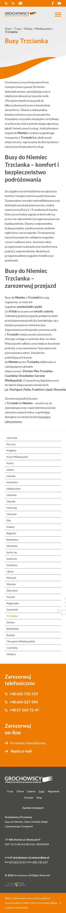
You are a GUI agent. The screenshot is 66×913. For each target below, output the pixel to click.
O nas (10, 791)
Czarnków (12, 647)
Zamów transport (33, 807)
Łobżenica (12, 482)
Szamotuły (12, 609)
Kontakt (28, 797)
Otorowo (11, 514)
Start (8, 28)
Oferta (20, 791)
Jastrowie (11, 437)
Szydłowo (11, 565)
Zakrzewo (12, 590)
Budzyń (10, 635)
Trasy (17, 28)
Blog (39, 797)
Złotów (10, 622)
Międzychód (13, 488)
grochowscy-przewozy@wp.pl (21, 3)
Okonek (10, 501)
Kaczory (11, 444)
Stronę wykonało (9, 884)
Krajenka (11, 450)
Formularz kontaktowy (28, 743)
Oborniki (11, 494)
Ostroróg (11, 507)
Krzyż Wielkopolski (17, 456)
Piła (8, 520)
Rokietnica (12, 539)
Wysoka (11, 584)
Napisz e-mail (21, 751)
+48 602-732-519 (7, 3)
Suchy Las (11, 552)
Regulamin (53, 791)
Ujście (9, 571)
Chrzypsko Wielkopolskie (20, 641)
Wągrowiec (12, 603)
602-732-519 (40, 861)
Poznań (10, 596)
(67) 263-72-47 (17, 861)
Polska (28, 28)
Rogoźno (11, 533)
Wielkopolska (43, 28)
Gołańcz (11, 654)
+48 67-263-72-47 (24, 710)
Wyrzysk (11, 577)
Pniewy (10, 526)
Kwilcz (10, 463)
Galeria (31, 791)
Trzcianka (11, 615)
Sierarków (12, 545)
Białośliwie (12, 628)
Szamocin (11, 558)
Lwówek (11, 475)
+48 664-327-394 (14, 3)
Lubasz (10, 469)
